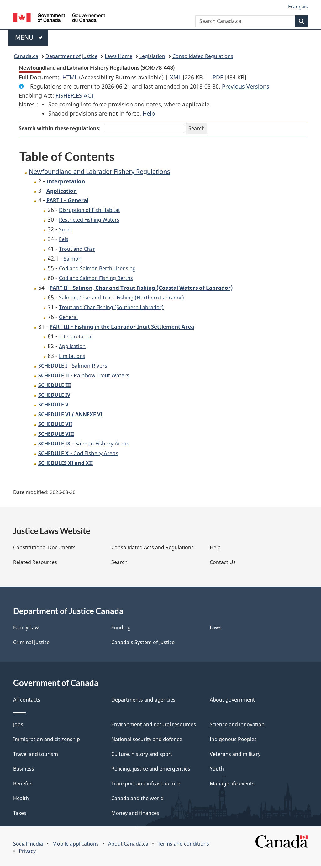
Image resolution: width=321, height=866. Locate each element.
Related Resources (35, 562)
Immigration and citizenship (46, 739)
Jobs (18, 724)
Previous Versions (245, 86)
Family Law (26, 627)
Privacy (27, 850)
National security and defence (146, 739)
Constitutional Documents (44, 547)
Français (298, 6)
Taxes (19, 813)
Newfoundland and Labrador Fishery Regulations (99, 171)
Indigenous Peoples (233, 739)
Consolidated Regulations (202, 56)
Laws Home (118, 56)
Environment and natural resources (153, 724)
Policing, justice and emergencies (150, 768)
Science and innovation (237, 724)
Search (119, 562)
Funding (121, 627)
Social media (28, 843)
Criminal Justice (31, 642)
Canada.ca (26, 56)
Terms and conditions (183, 843)
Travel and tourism (35, 753)
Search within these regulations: (60, 128)
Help (149, 113)
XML (175, 77)
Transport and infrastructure (145, 783)
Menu (25, 37)
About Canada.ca (128, 843)
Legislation (152, 56)
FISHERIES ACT (74, 95)
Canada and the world (137, 798)
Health (21, 798)
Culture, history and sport (141, 753)
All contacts (26, 699)
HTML (69, 77)
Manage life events (232, 783)
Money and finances (135, 813)
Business (23, 768)
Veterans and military (235, 753)
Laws (216, 627)
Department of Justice (71, 56)
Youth (217, 768)
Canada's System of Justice (143, 642)
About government (232, 699)
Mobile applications (75, 843)
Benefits (23, 783)
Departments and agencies (143, 699)
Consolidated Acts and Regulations (152, 547)
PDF (218, 77)
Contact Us (223, 562)
